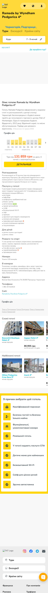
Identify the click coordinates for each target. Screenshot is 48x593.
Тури (5, 31)
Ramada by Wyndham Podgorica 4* (14, 294)
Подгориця (28, 27)
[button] (33, 6)
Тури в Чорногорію (37, 309)
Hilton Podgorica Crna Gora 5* (9, 376)
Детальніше (24, 164)
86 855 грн (29, 346)
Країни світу (32, 31)
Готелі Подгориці (22, 309)
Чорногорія (12, 27)
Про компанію (33, 585)
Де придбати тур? (38, 50)
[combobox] (33, 6)
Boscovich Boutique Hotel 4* (10, 339)
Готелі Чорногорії (8, 312)
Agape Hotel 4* (31, 338)
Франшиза (8, 585)
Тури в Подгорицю (9, 309)
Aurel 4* (28, 375)
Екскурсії (14, 568)
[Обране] (24, 6)
